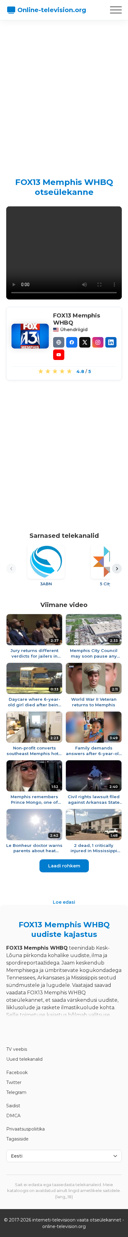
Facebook (17, 1072)
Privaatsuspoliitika (25, 1129)
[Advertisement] (64, 93)
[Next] (117, 569)
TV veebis (16, 1049)
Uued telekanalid (24, 1059)
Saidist (13, 1106)
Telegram (16, 1092)
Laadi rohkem (64, 866)
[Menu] (116, 10)
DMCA (13, 1115)
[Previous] (11, 569)
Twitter (13, 1082)
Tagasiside (17, 1139)
